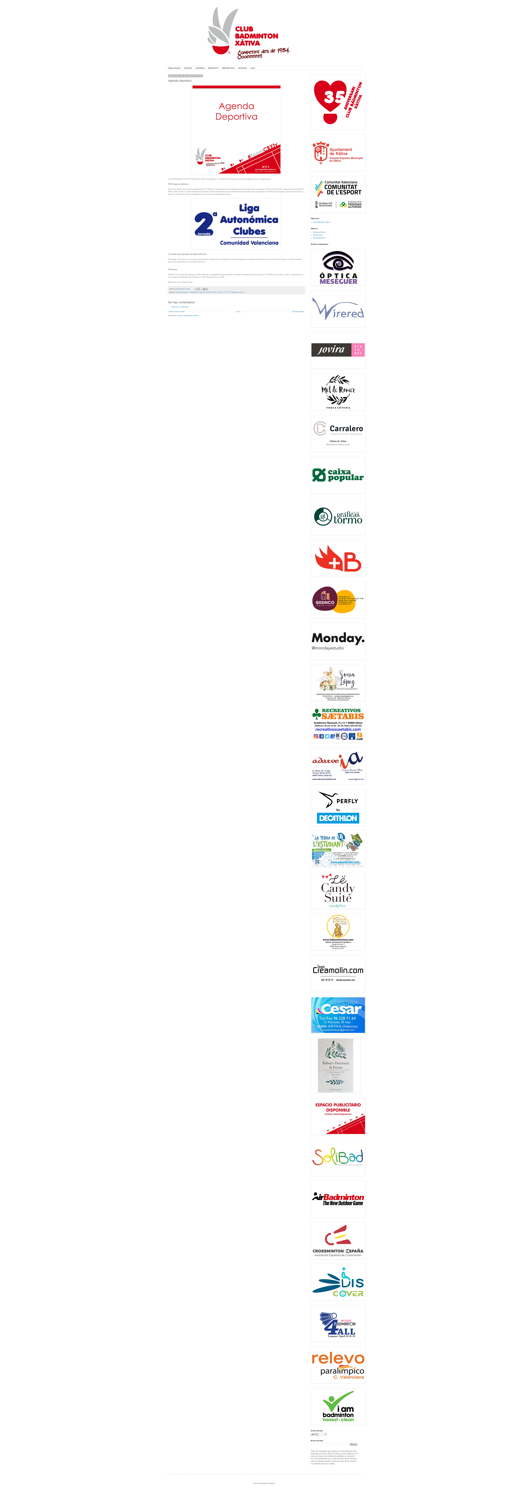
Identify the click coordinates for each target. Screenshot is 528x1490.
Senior (220, 292)
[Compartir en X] (201, 289)
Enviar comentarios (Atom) (188, 316)
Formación (188, 68)
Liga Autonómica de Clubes (209, 292)
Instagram (319, 232)
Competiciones (194, 292)
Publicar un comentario (180, 307)
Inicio (238, 312)
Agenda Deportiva (182, 292)
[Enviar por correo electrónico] (196, 289)
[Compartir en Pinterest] (206, 289)
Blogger (272, 1483)
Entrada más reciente (177, 312)
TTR (224, 292)
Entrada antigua (298, 312)
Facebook (319, 238)
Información (242, 68)
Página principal (174, 68)
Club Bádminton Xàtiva (321, 222)
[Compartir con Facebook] (204, 289)
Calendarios (200, 68)
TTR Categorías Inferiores (236, 292)
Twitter (318, 235)
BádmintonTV (213, 68)
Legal (253, 68)
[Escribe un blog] (198, 289)
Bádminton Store (228, 68)
